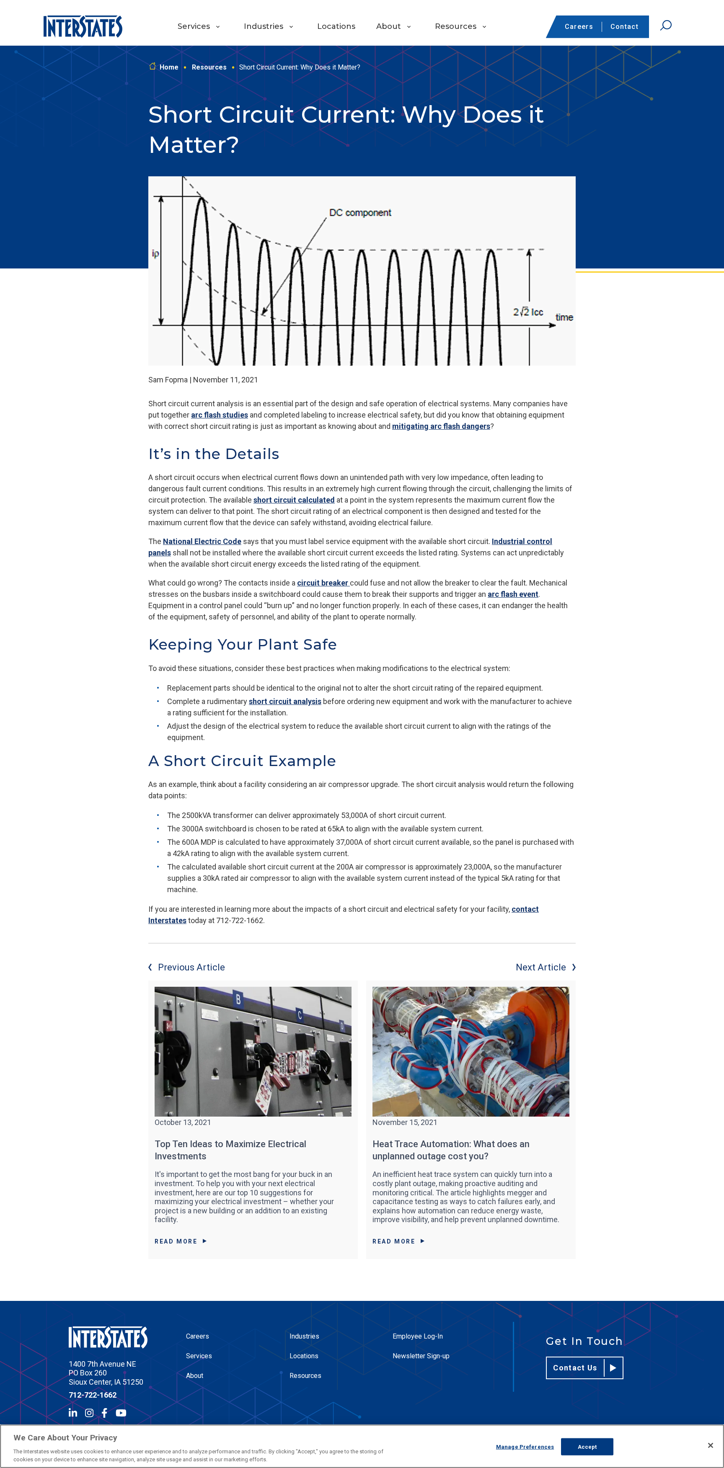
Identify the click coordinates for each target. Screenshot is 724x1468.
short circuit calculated (294, 499)
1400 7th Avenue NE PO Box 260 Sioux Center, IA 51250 (106, 1373)
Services (194, 26)
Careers (579, 27)
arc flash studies (219, 414)
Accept (587, 1447)
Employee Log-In (418, 1336)
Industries (263, 26)
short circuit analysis (285, 701)
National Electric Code (202, 541)
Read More (176, 1241)
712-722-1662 (92, 1395)
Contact (624, 27)
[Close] (710, 1445)
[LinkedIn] (73, 1413)
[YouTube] (121, 1413)
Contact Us (575, 1367)
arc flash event (513, 594)
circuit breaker (323, 582)
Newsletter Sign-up (421, 1356)
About (388, 26)
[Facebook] (104, 1413)
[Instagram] (89, 1413)
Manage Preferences (525, 1447)
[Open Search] (665, 25)
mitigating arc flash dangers (441, 426)
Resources (455, 26)
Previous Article (191, 967)
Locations (336, 26)
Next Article (541, 967)
